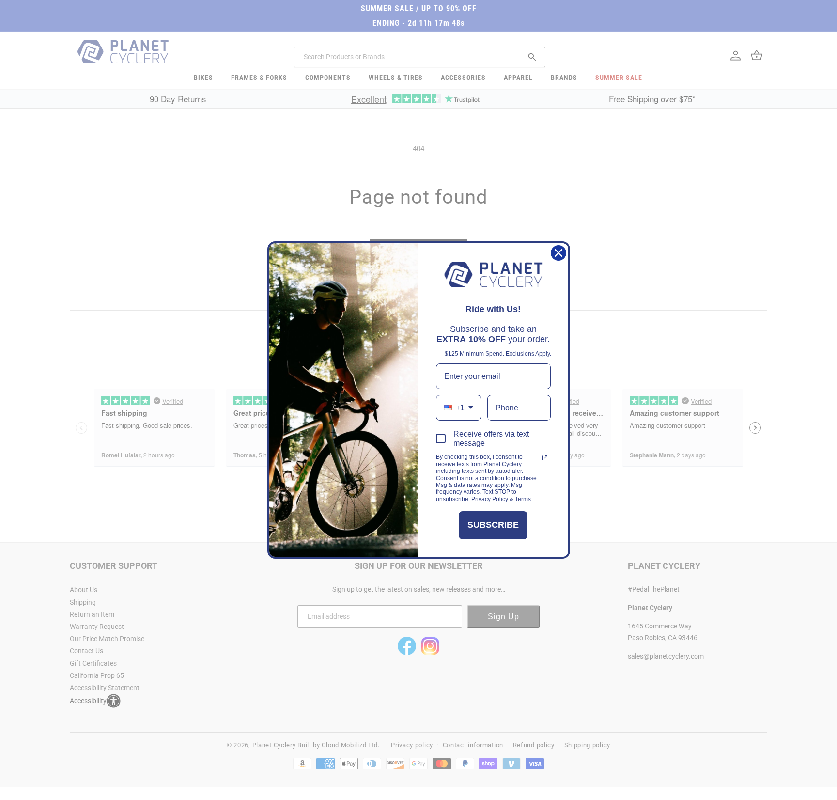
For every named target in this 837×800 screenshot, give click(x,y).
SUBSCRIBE (493, 525)
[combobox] (458, 408)
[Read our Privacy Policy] (545, 458)
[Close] (558, 253)
